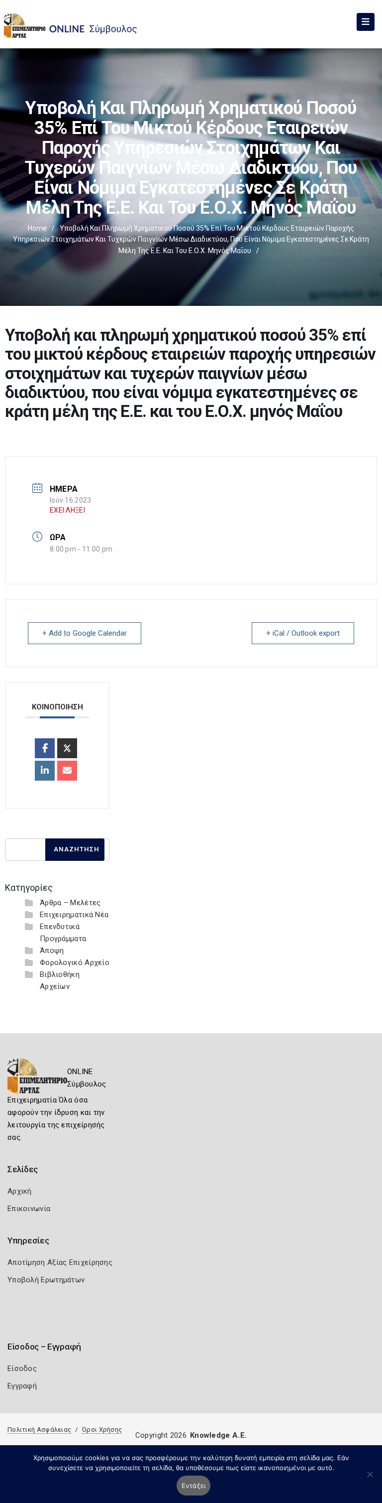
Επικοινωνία (28, 1208)
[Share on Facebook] (45, 748)
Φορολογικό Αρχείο (74, 962)
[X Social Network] (67, 748)
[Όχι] (370, 1479)
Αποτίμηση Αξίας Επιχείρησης (59, 1262)
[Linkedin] (45, 771)
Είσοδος (22, 1368)
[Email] (67, 771)
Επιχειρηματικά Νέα (74, 914)
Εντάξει (194, 1486)
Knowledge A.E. (218, 1435)
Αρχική (19, 1191)
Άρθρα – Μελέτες (70, 902)
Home (37, 228)
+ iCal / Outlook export (303, 633)
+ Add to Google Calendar (84, 633)
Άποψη (52, 950)
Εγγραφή (22, 1385)
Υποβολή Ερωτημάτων (46, 1279)
